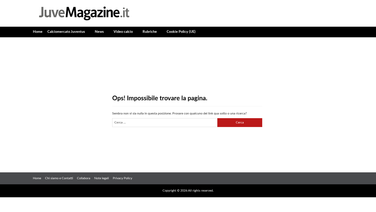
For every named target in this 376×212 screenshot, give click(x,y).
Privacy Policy (122, 178)
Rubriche (150, 32)
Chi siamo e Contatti (59, 178)
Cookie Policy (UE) (181, 32)
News (99, 32)
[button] (340, 32)
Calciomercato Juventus (66, 32)
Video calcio (123, 32)
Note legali (101, 178)
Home (37, 32)
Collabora (83, 178)
